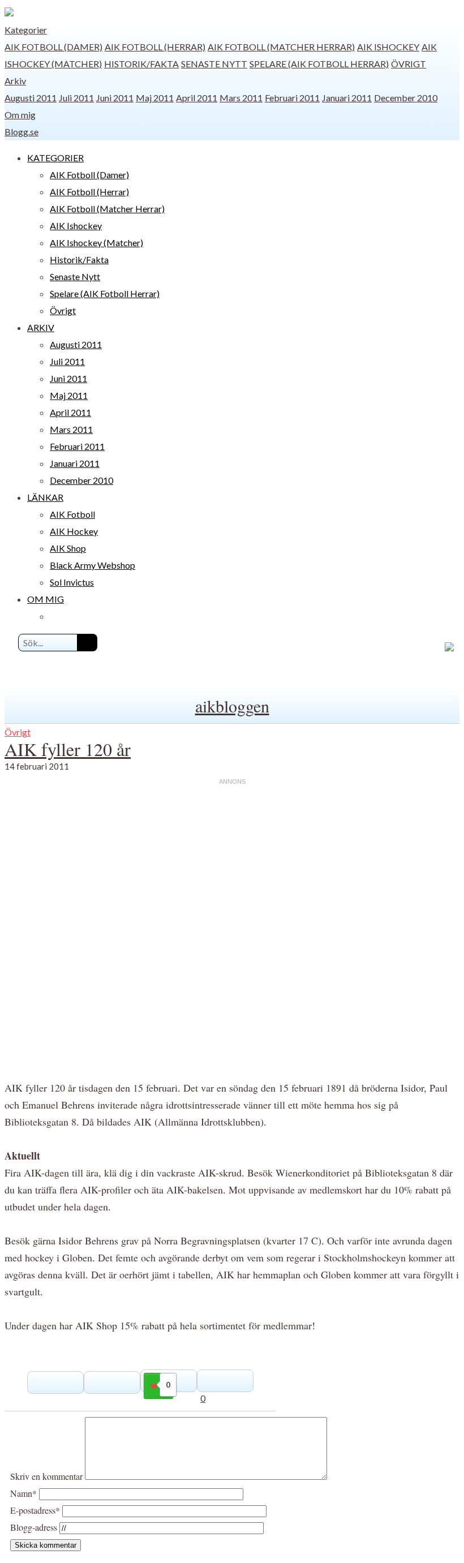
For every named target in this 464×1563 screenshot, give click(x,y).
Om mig (20, 114)
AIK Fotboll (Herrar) (155, 46)
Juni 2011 (115, 97)
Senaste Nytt (214, 63)
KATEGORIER (55, 157)
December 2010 (405, 97)
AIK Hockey (74, 531)
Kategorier (26, 29)
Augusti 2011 (31, 97)
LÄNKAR (45, 497)
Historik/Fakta (141, 63)
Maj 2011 (155, 97)
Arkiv (15, 80)
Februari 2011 (292, 97)
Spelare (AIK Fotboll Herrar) (319, 63)
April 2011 (196, 97)
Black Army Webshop (92, 565)
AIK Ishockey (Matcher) (96, 242)
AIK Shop (68, 548)
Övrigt (408, 63)
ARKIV (40, 327)
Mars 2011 (241, 97)
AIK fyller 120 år (68, 749)
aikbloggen (232, 705)
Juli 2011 (76, 97)
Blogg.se (21, 131)
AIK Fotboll (72, 514)
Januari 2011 (347, 97)
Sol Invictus (72, 582)
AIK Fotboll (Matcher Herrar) (281, 46)
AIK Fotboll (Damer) (53, 46)
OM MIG (45, 599)
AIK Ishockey (388, 46)
